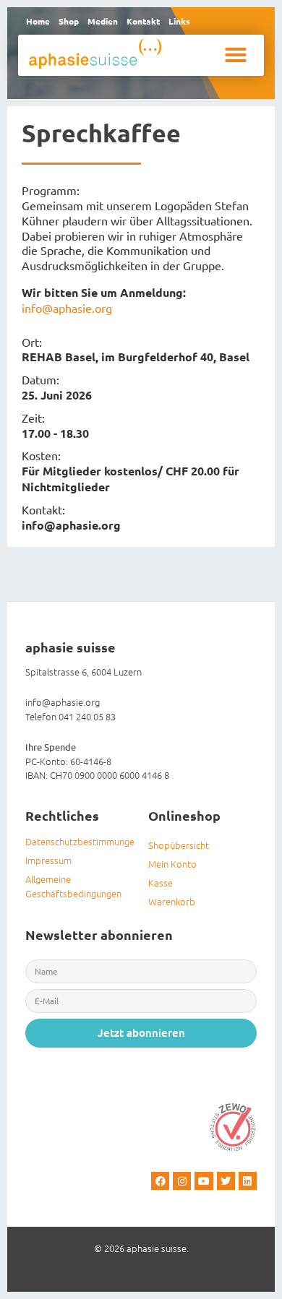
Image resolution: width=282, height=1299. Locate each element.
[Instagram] (182, 1181)
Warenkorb (171, 901)
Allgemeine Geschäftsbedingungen (73, 886)
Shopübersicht (178, 845)
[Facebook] (160, 1181)
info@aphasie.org (67, 308)
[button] (235, 55)
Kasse (160, 882)
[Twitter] (226, 1181)
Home (38, 21)
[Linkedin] (248, 1181)
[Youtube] (204, 1181)
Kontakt (143, 21)
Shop (69, 21)
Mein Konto (172, 864)
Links (179, 21)
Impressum (48, 860)
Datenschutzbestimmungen (79, 841)
